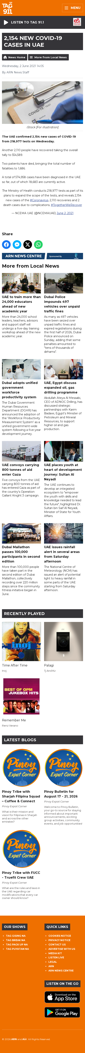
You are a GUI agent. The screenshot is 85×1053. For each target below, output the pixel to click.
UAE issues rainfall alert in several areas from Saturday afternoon (62, 554)
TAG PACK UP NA (17, 944)
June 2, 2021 (65, 213)
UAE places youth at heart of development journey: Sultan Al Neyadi (63, 472)
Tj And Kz (50, 670)
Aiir (24, 1039)
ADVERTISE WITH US (61, 948)
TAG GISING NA (16, 935)
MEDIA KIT (55, 953)
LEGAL (52, 961)
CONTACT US (57, 944)
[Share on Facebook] (6, 244)
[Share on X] (27, 244)
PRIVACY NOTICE (59, 940)
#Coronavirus (39, 200)
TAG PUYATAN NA (17, 948)
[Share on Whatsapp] (38, 244)
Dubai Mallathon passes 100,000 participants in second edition (21, 554)
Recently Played (24, 613)
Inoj (4, 670)
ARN (51, 966)
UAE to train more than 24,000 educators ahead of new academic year (21, 304)
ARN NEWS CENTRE (61, 970)
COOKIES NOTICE (59, 935)
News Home (16, 57)
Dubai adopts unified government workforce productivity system (20, 390)
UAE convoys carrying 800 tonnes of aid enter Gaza (20, 469)
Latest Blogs (20, 739)
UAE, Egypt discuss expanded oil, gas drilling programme (60, 387)
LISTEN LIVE (56, 957)
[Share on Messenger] (17, 244)
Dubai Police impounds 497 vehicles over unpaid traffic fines (62, 304)
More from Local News (50, 57)
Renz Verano (10, 725)
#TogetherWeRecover (66, 205)
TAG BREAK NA (15, 940)
